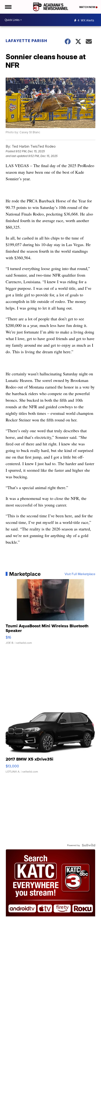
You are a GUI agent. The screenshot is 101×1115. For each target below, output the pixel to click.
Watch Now (87, 7)
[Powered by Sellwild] (88, 845)
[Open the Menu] (8, 6)
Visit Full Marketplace (80, 574)
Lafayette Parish (26, 40)
